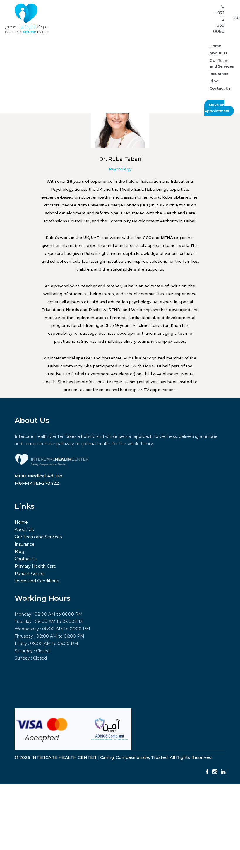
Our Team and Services (222, 63)
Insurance (219, 73)
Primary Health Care (35, 566)
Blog (214, 81)
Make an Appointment (216, 108)
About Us (218, 53)
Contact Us (220, 88)
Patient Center (30, 573)
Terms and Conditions (37, 580)
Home (215, 46)
